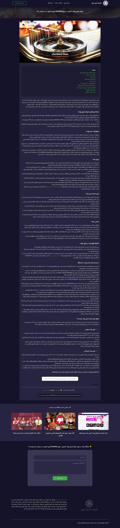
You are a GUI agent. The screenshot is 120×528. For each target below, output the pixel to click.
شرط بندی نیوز (96, 3)
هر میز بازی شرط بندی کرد (53, 187)
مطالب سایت (58, 3)
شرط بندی (66, 3)
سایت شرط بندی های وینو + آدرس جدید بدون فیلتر (93, 433)
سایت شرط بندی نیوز (61, 500)
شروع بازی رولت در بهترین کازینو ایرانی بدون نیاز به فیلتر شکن (60, 379)
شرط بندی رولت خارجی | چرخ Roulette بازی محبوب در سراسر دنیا (60, 11)
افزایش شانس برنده (55, 256)
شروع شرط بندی (19, 3)
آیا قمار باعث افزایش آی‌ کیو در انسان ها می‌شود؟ (26, 433)
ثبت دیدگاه (60, 478)
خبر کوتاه (50, 3)
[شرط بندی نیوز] (106, 3)
